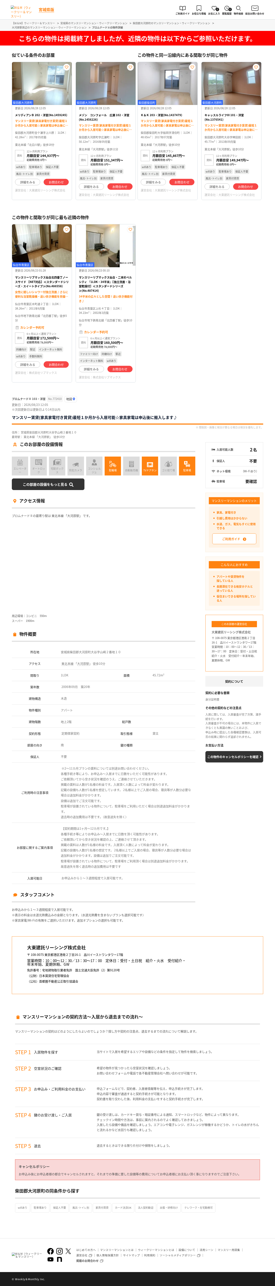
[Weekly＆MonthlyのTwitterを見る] (68, 1251)
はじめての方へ (86, 1250)
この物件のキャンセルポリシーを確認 (232, 757)
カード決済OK (123, 1207)
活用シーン (206, 1250)
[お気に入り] (66, 67)
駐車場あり (40, 1207)
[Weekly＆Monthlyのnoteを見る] (59, 1259)
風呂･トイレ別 (80, 1207)
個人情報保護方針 (107, 1255)
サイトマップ (131, 1255)
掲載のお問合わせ (87, 1261)
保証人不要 (59, 1207)
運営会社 (81, 1255)
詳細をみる (27, 182)
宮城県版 (46, 9)
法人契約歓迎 (145, 1207)
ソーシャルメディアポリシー (178, 1255)
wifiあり (22, 1207)
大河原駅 (83, 663)
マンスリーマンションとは (117, 1250)
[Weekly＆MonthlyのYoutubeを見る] (50, 1259)
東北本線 (67, 663)
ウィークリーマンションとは (156, 1250)
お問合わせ (56, 182)
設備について (187, 1250)
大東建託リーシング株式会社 (47, 190)
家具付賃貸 (102, 1207)
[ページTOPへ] (260, 1279)
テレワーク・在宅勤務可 (198, 1207)
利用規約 (149, 1255)
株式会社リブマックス (43, 372)
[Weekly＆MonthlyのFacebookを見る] (50, 1251)
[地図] (70, 399)
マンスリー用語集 (229, 1250)
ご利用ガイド (231, 539)
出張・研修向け (169, 1207)
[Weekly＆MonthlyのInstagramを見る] (59, 1251)
